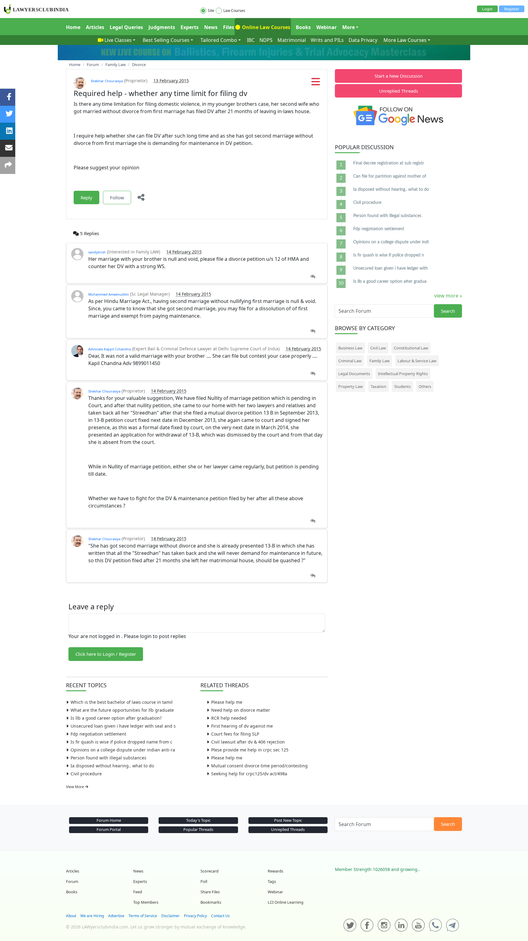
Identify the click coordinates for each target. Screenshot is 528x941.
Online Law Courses (265, 27)
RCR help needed (229, 718)
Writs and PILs (327, 40)
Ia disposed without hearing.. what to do (112, 766)
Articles (95, 27)
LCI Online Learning (285, 902)
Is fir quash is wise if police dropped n (388, 255)
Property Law (350, 386)
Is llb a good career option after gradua (390, 281)
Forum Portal (109, 829)
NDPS (266, 40)
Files (228, 27)
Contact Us (220, 915)
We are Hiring (92, 915)
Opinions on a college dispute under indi (391, 242)
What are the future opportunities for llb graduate (122, 710)
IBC (251, 40)
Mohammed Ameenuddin (108, 294)
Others (425, 386)
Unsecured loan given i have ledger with (390, 268)
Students (402, 386)
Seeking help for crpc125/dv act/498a (249, 774)
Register (511, 9)
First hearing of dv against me (242, 726)
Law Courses (234, 10)
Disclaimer (170, 915)
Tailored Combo (218, 40)
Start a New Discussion (399, 76)
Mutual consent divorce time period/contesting (259, 766)
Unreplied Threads (398, 91)
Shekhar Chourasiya (107, 81)
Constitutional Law (411, 348)
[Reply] (312, 277)
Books (303, 27)
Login (487, 9)
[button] (315, 83)
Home (73, 27)
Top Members (145, 902)
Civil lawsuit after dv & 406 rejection (248, 742)
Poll (203, 881)
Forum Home (109, 820)
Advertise (116, 915)
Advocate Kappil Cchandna (109, 349)
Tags (272, 881)
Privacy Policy (195, 915)
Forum (72, 881)
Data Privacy (363, 40)
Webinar (326, 27)
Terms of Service (143, 915)
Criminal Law (349, 360)
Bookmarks (210, 902)
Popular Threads (198, 829)
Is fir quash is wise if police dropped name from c (121, 742)
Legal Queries (126, 27)
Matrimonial (291, 40)
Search (448, 311)
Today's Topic (198, 820)
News (211, 27)
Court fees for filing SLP (235, 734)
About (71, 915)
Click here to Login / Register (105, 654)
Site (211, 10)
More (348, 27)
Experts (190, 27)
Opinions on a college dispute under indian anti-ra (123, 750)
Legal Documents (354, 373)
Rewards (275, 871)
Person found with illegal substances (108, 758)
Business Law (350, 348)
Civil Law (378, 348)
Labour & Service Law (417, 360)
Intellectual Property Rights (403, 373)
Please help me (226, 702)
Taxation (378, 386)
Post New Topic (288, 820)
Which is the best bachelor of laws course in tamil (122, 702)
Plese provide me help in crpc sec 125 (249, 750)
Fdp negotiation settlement (98, 734)
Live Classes (118, 40)
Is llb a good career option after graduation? (116, 718)
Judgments (161, 27)
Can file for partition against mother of (389, 176)
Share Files (210, 892)
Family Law (379, 360)
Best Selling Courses (166, 40)
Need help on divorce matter (240, 710)
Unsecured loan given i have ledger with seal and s (123, 726)
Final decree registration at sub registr (388, 163)
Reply (86, 197)
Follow (117, 197)
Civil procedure (86, 774)
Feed (137, 892)
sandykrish (97, 252)
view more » (448, 295)
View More (75, 786)
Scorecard (209, 871)
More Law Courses (405, 40)
